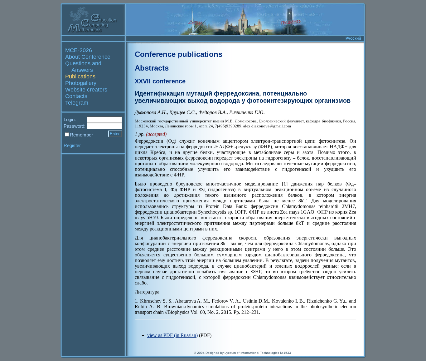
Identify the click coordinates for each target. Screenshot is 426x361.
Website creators (86, 90)
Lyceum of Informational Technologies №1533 (258, 352)
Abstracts (152, 68)
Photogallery (80, 83)
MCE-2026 (78, 50)
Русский (353, 38)
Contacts (76, 96)
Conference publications (178, 54)
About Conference (87, 57)
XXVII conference (160, 81)
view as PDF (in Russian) (172, 335)
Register (72, 145)
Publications (80, 76)
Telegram (76, 103)
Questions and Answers (83, 66)
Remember (81, 134)
